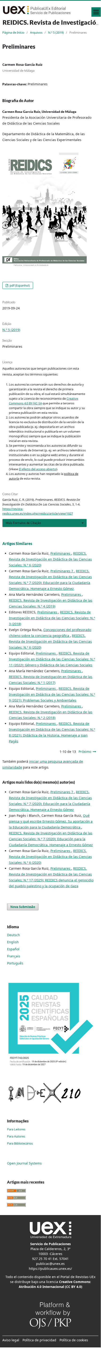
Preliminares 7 (62, 571)
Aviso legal (10, 1340)
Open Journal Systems (24, 1163)
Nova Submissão (22, 907)
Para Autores (16, 1136)
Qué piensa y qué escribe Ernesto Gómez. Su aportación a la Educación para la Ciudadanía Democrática (51, 821)
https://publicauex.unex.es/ (50, 1268)
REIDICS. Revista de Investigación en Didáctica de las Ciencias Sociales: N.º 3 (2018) (52, 618)
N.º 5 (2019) (56, 32)
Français (13, 956)
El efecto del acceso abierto (37, 469)
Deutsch (13, 935)
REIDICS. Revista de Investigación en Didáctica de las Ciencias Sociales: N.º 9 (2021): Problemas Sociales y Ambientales (52, 694)
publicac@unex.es (50, 1263)
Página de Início (13, 32)
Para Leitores (16, 1129)
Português (15, 963)
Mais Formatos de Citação (23, 523)
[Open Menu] (96, 12)
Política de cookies (74, 1340)
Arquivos (36, 32)
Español (13, 949)
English (13, 942)
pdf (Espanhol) (19, 285)
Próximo (85, 751)
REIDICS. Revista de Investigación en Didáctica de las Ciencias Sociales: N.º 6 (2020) (50, 559)
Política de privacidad (39, 1340)
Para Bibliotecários (20, 1143)
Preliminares (60, 553)
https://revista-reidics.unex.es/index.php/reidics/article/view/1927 (37, 511)
